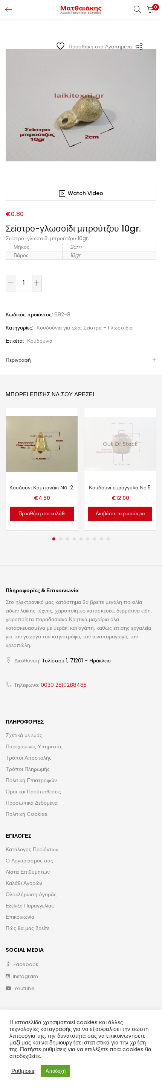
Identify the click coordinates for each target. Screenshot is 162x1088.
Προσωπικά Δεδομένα (32, 803)
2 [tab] (60, 538)
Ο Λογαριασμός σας (29, 860)
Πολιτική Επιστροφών (31, 780)
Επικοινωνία (20, 917)
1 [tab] (53, 538)
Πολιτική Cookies (26, 814)
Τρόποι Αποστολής (29, 757)
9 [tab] (108, 538)
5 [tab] (81, 538)
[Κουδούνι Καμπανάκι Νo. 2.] (42, 443)
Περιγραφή (18, 360)
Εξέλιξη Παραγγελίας (30, 905)
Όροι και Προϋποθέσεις (33, 791)
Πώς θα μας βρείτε (27, 928)
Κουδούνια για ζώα (59, 327)
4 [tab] (74, 538)
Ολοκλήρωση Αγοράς (31, 894)
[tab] (81, 360)
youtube (24, 988)
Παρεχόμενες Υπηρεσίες (34, 746)
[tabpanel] (42, 469)
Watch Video (85, 193)
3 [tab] (67, 538)
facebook (25, 964)
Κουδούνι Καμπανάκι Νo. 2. (41, 487)
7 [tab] (94, 538)
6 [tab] (87, 538)
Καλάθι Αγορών (24, 883)
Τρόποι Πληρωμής (28, 769)
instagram (25, 976)
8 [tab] (101, 538)
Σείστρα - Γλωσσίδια (108, 327)
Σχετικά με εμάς (24, 735)
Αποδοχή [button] (56, 1070)
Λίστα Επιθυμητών (28, 872)
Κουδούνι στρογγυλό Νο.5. (120, 487)
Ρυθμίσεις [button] (23, 1071)
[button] (150, 9)
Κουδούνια (39, 341)
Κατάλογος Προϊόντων (32, 849)
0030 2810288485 (64, 685)
